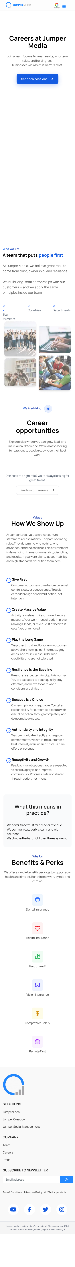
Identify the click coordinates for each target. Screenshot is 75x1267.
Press (6, 1160)
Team (6, 1145)
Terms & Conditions (12, 1192)
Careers (8, 1152)
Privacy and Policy (33, 1192)
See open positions (34, 79)
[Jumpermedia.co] (30, 1085)
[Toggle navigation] (64, 6)
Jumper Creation (14, 1119)
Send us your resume (34, 490)
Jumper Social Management (21, 1127)
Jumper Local (11, 1112)
